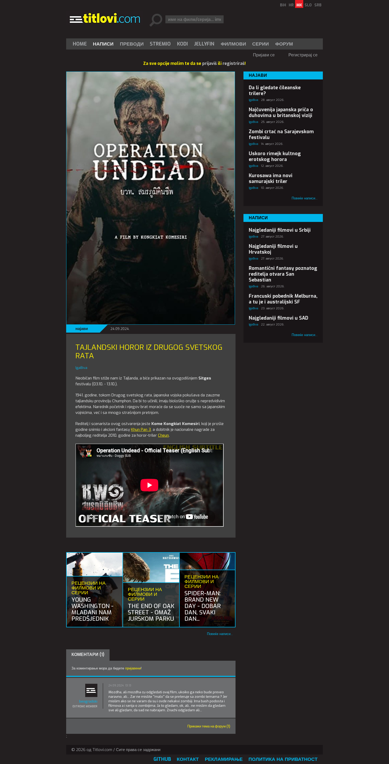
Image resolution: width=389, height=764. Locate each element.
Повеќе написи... (220, 634)
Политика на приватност (283, 759)
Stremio (160, 44)
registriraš (234, 63)
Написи (103, 44)
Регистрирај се (303, 55)
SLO (308, 5)
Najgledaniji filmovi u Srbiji (280, 230)
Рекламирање (224, 759)
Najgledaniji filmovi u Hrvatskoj (273, 249)
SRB (318, 5)
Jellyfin (204, 44)
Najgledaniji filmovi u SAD (278, 318)
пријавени (133, 668)
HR (291, 5)
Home (80, 44)
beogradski (88, 701)
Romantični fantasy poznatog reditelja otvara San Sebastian (283, 274)
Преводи (132, 44)
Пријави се (264, 55)
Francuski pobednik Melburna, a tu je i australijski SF (283, 299)
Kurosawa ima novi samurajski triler (270, 178)
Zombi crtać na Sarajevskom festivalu (281, 134)
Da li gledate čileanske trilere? (275, 90)
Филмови (233, 44)
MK (299, 5)
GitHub (162, 759)
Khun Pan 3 (141, 429)
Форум (284, 44)
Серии (260, 44)
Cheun (163, 435)
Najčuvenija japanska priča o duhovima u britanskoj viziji (281, 112)
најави (81, 328)
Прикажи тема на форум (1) (208, 726)
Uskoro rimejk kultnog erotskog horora (275, 156)
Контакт (188, 759)
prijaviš (209, 63)
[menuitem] (81, 44)
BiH (283, 5)
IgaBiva (253, 100)
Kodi (182, 44)
